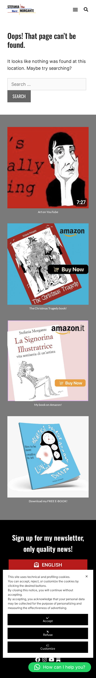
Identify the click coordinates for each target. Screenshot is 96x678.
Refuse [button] (48, 635)
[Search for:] (46, 84)
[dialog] (48, 614)
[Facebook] (37, 659)
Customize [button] (47, 648)
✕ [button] (86, 576)
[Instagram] (44, 659)
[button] (75, 9)
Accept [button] (48, 621)
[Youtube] (51, 659)
